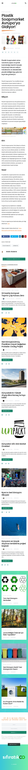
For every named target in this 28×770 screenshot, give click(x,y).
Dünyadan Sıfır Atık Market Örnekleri (14, 445)
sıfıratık (15, 245)
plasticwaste (6, 245)
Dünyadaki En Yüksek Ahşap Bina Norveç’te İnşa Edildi (13, 395)
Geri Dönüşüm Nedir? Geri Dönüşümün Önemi (12, 668)
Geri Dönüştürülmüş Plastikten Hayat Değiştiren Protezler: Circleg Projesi (14, 344)
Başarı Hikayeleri (6, 11)
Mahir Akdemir (10, 48)
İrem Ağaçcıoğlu (7, 603)
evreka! (15, 764)
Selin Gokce (6, 637)
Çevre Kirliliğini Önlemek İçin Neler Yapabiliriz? (13, 634)
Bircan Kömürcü (9, 400)
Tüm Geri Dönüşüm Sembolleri (10, 599)
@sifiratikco (13, 744)
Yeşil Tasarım (15, 290)
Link (8, 223)
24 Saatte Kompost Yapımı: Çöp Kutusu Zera (13, 294)
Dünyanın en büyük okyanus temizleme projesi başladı (14, 543)
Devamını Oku (6, 308)
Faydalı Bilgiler (15, 389)
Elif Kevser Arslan (9, 298)
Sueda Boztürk (8, 449)
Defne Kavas (8, 349)
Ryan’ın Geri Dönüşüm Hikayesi (12, 493)
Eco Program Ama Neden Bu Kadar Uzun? (13, 703)
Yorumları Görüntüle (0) (13, 259)
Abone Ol (13, 732)
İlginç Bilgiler (15, 538)
